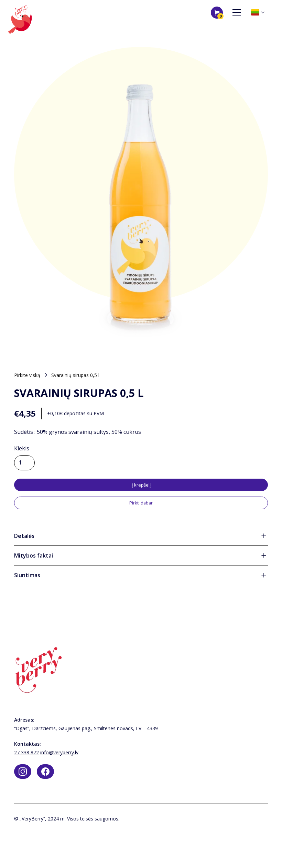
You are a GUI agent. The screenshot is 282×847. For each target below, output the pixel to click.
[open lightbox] (141, 199)
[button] (217, 13)
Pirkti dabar (141, 503)
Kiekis (21, 448)
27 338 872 (26, 752)
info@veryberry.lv (59, 752)
